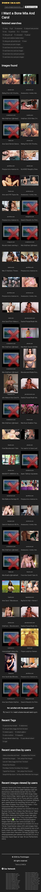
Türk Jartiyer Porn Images (24, 758)
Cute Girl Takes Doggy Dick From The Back (15, 761)
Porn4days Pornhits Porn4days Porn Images (15, 768)
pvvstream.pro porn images (12, 44)
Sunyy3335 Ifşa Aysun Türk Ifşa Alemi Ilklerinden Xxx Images (20, 774)
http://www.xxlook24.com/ (31, 872)
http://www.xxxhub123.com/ (13, 886)
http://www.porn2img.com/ (31, 886)
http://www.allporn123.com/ (32, 882)
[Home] (11, 4)
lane (25, 41)
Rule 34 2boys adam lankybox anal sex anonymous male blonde (19, 791)
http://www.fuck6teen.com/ (31, 877)
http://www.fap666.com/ (12, 879)
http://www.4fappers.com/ (12, 873)
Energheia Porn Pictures (28, 755)
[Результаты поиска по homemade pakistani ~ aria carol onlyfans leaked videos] (11, 164)
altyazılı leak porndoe (32, 28)
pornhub (12, 31)
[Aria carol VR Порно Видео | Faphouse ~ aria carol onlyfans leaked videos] (11, 189)
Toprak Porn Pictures (9, 771)
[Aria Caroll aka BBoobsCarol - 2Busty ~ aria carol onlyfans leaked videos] (11, 672)
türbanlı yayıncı (8, 732)
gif (12, 28)
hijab (5, 741)
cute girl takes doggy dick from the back (16, 729)
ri (18, 31)
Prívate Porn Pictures (9, 765)
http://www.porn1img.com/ (31, 885)
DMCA (23, 864)
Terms (17, 864)
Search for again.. (21, 712)
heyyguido (20, 735)
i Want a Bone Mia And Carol (11, 755)
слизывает (19, 35)
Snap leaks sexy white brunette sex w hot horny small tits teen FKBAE (20, 829)
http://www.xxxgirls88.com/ (32, 874)
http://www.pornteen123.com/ (32, 881)
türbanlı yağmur (21, 732)
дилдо (28, 35)
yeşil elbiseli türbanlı (28, 738)
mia (5, 31)
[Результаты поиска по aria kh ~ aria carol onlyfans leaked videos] (11, 291)
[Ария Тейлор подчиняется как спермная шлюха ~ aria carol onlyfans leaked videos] (29, 469)
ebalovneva (23, 725)
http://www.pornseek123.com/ (32, 878)
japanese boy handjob (10, 725)
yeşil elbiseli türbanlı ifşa (11, 738)
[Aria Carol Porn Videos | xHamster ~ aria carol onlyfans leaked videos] (11, 316)
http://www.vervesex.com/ (12, 883)
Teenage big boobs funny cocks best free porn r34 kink (20, 831)
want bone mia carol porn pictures (14, 54)
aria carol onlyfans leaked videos (14, 38)
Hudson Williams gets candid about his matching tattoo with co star (20, 802)
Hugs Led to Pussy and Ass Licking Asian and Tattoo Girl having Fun (20, 799)
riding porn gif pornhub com (12, 41)
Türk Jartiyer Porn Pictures (24, 771)
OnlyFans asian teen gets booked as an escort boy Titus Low (19, 816)
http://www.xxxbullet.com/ (12, 884)
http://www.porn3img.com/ (31, 888)
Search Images (32, 7)
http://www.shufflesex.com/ (12, 882)
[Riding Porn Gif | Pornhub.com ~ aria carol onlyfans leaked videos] (11, 88)
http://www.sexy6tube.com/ (32, 875)
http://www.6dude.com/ (11, 878)
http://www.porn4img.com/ (31, 889)
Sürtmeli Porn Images (9, 758)
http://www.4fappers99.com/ (13, 875)
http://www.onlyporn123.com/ (32, 883)
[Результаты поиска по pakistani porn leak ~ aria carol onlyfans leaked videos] (29, 266)
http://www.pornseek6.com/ (32, 879)
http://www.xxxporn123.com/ (13, 887)
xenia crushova (8, 735)
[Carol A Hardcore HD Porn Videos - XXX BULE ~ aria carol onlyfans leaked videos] (11, 519)
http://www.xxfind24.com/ (12, 889)
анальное (19, 28)
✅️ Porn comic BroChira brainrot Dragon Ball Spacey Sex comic (19, 820)
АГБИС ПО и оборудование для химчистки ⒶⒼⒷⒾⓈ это (20, 808)
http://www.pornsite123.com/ (13, 880)
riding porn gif (8, 35)
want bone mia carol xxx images (13, 47)
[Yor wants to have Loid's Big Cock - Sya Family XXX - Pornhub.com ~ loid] (29, 443)
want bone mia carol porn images (14, 57)
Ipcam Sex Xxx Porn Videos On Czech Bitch (18, 793)
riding (6, 28)
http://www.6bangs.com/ (12, 876)
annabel (25, 31)
